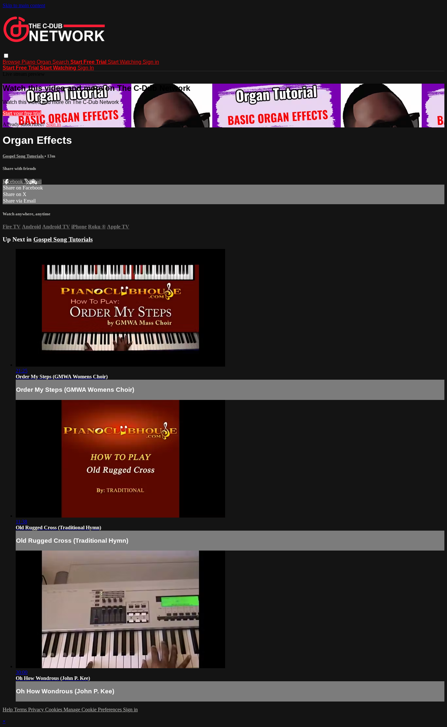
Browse (12, 62)
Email (35, 181)
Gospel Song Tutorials (24, 156)
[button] (6, 56)
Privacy (36, 709)
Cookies (54, 709)
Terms (21, 709)
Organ (44, 62)
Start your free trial (22, 113)
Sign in (151, 62)
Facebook (13, 181)
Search (61, 62)
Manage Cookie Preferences (93, 709)
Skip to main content (24, 5)
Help (8, 709)
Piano (29, 62)
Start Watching (125, 62)
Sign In (86, 68)
